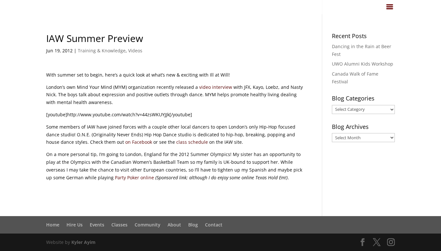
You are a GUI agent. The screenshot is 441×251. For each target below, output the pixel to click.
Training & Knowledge (102, 50)
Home (52, 225)
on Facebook (138, 142)
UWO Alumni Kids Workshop (362, 64)
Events (97, 225)
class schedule (192, 142)
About (174, 225)
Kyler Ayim (83, 242)
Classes (119, 225)
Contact (213, 225)
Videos (135, 50)
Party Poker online (134, 177)
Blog (193, 225)
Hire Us (75, 225)
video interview (215, 87)
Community (147, 225)
